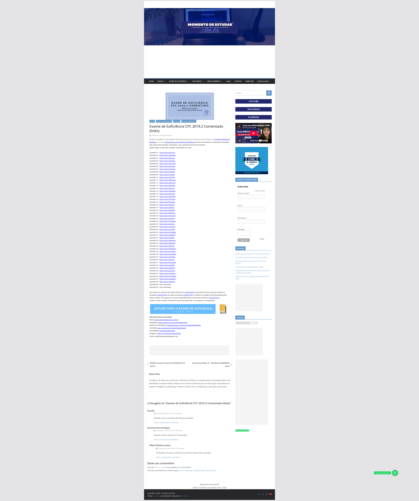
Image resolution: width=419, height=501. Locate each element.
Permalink (178, 413)
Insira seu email (244, 193)
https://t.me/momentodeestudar (169, 333)
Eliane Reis (168, 135)
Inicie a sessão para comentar (166, 422)
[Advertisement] (209, 62)
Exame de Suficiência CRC (164, 121)
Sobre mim (249, 81)
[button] (164, 81)
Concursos (196, 81)
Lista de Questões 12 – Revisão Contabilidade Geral (210, 364)
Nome (240, 206)
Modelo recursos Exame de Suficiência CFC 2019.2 (167, 364)
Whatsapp (241, 229)
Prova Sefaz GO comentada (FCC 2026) (249, 267)
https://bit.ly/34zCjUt (167, 188)
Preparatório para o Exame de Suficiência (180, 142)
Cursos (160, 81)
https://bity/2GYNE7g (167, 219)
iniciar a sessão (160, 467)
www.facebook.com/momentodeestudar (172, 323)
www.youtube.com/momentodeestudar (171, 328)
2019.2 (152, 121)
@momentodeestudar (167, 331)
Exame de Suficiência (177, 81)
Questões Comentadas (188, 121)
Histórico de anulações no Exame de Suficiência (252, 254)
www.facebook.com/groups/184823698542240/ (184, 325)
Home (151, 81)
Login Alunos (263, 81)
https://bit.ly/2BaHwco (168, 240)
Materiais (176, 121)
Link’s (228, 81)
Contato (238, 81)
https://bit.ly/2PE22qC (167, 185)
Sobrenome (242, 218)
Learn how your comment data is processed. (198, 470)
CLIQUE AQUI (189, 292)
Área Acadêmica (213, 81)
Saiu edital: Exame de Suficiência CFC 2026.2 (251, 257)
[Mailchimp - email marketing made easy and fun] (261, 240)
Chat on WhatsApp (242, 430)
